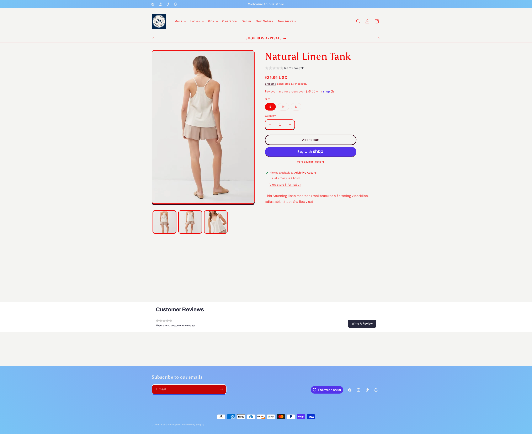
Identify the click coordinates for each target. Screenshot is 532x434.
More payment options (311, 161)
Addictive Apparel (171, 424)
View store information (285, 184)
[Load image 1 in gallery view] (164, 222)
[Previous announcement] (153, 38)
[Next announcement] (378, 38)
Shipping (270, 83)
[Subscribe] (221, 389)
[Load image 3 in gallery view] (216, 222)
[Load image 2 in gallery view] (190, 222)
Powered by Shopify (193, 424)
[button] (180, 21)
